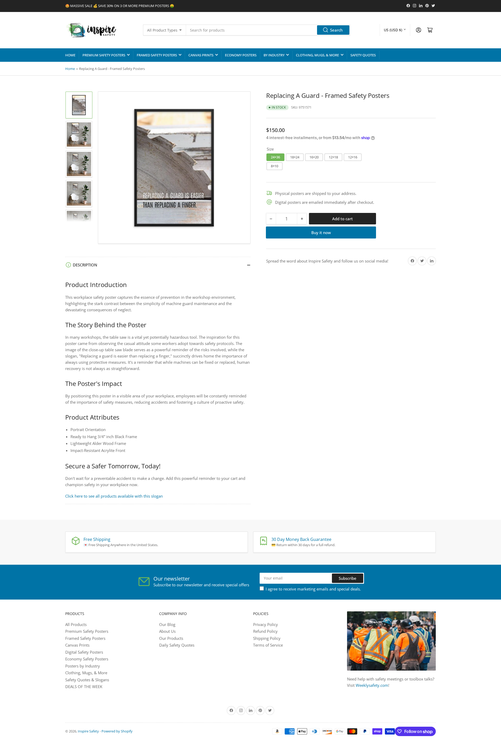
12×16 (352, 156)
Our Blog (167, 624)
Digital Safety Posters (84, 652)
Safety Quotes (363, 55)
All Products (76, 624)
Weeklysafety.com (372, 685)
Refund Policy (265, 631)
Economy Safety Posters (86, 658)
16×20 (314, 156)
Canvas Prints (200, 55)
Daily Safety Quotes (176, 645)
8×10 (274, 166)
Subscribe (347, 578)
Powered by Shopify (117, 731)
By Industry (274, 55)
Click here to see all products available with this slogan (114, 496)
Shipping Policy (267, 638)
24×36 (275, 156)
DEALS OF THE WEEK (83, 686)
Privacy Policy (265, 624)
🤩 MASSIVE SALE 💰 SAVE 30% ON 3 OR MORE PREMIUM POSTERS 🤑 (119, 5)
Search (336, 30)
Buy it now (321, 232)
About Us (167, 631)
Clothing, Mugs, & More (317, 55)
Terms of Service (268, 645)
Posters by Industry (82, 666)
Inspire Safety (88, 731)
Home (70, 55)
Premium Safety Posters (103, 55)
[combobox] (268, 30)
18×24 (294, 156)
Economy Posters (241, 55)
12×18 (333, 156)
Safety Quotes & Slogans (87, 679)
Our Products (171, 638)
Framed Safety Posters (157, 55)
